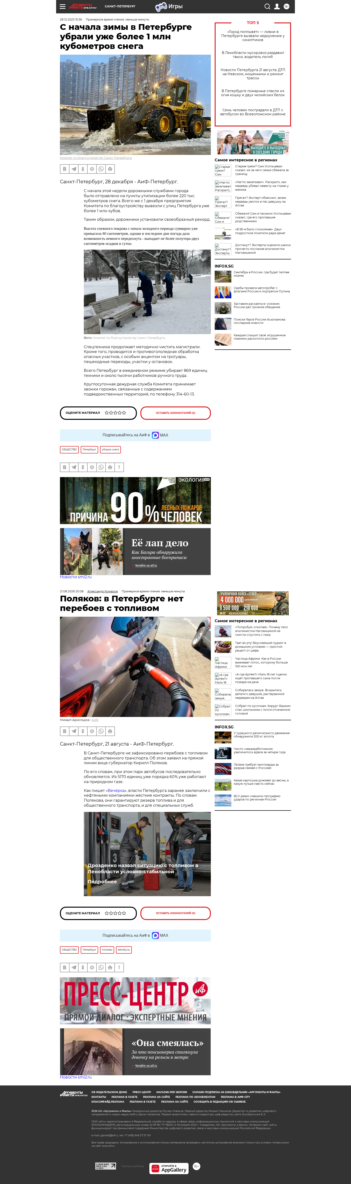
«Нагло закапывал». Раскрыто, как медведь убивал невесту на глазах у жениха (262, 185)
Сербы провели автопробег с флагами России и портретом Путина (262, 289)
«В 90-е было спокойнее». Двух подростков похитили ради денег (260, 231)
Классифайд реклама (107, 1101)
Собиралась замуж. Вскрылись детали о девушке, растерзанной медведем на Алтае (259, 694)
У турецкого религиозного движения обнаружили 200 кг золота (262, 734)
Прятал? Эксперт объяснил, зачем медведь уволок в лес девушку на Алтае (260, 201)
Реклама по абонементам (195, 1097)
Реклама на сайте (156, 1097)
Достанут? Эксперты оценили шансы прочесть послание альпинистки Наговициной (263, 248)
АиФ (95, 720)
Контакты (98, 1097)
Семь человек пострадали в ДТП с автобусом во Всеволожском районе (253, 112)
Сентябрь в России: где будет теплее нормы (261, 274)
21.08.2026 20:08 (72, 591)
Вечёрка (116, 790)
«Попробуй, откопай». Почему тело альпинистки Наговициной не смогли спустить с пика (261, 631)
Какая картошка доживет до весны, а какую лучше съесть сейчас (261, 782)
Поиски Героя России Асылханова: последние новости (260, 321)
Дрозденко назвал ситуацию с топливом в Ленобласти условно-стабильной (143, 868)
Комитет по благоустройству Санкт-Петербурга (96, 158)
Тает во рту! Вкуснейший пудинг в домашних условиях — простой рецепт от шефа (260, 646)
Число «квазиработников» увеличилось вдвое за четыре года (260, 750)
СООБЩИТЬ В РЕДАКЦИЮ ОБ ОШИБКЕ (220, 1101)
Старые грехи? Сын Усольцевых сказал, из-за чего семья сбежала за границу (262, 170)
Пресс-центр (142, 1092)
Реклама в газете (125, 1097)
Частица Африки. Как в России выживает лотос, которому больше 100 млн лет (261, 662)
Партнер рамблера (132, 1166)
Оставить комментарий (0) (175, 413)
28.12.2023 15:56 (71, 19)
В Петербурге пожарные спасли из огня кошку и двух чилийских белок (253, 93)
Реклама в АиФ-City (235, 1097)
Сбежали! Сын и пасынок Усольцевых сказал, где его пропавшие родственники (263, 217)
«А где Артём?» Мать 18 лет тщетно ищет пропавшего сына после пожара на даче (261, 678)
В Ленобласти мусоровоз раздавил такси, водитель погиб (253, 55)
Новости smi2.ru (76, 577)
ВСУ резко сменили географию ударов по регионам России (257, 798)
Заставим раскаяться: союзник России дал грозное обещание (257, 305)
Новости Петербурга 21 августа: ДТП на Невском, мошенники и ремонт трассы (253, 74)
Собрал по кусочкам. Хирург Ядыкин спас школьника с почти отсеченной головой (263, 709)
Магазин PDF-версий (171, 1092)
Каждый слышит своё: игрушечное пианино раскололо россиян (260, 337)
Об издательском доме (109, 1092)
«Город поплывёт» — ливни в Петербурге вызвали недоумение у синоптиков (253, 36)
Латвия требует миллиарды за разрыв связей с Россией (256, 766)
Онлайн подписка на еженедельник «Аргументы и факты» (236, 1092)
